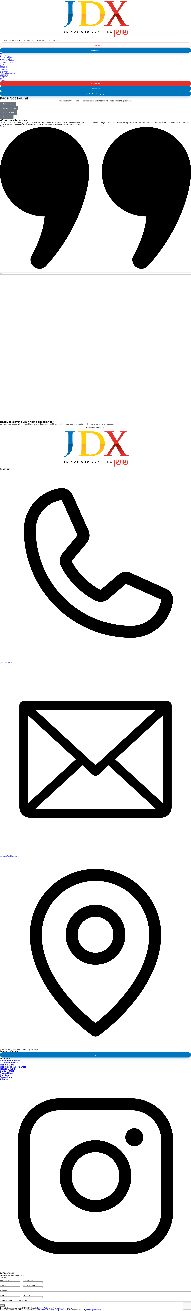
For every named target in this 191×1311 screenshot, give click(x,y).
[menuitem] (2, 53)
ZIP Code (26, 1295)
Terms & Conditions (49, 1310)
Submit (2, 1305)
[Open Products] (19, 40)
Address (3, 1290)
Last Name (28, 1280)
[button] (1, 196)
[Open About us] (33, 40)
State (2, 1295)
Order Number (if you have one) (13, 1300)
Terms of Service (59, 1308)
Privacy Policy (43, 1308)
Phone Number (29, 1285)
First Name (5, 1280)
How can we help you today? (12, 1275)
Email (3, 1285)
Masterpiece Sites (93, 1310)
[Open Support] (57, 40)
